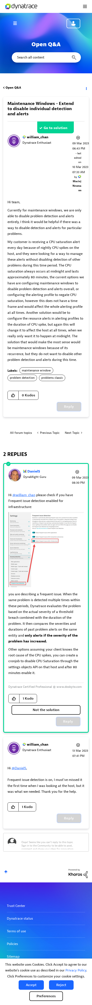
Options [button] (86, 87)
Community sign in (73, 23)
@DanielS (19, 768)
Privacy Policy (75, 970)
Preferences (46, 996)
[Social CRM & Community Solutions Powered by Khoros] (78, 873)
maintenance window (36, 370)
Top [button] (6, 872)
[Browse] (17, 23)
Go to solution (55, 128)
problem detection (22, 378)
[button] (31, 985)
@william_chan (23, 495)
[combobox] (46, 57)
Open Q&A (13, 87)
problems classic (52, 378)
